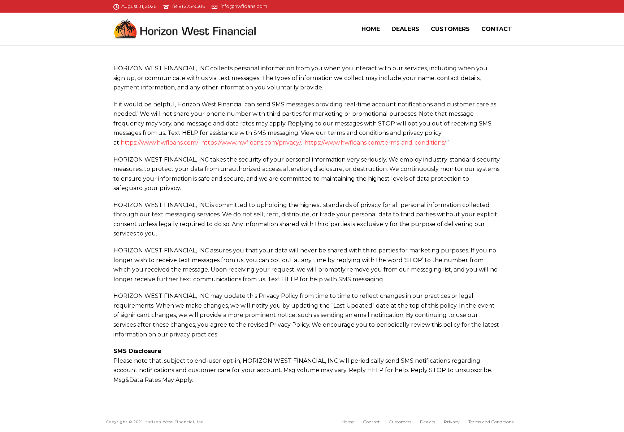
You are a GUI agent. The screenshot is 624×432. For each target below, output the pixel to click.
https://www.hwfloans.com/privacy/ (250, 142)
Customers (450, 29)
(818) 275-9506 (188, 6)
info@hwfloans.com (244, 6)
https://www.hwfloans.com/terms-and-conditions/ (375, 142)
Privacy (452, 421)
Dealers (405, 29)
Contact (496, 29)
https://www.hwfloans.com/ (160, 142)
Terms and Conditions (491, 421)
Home (370, 29)
